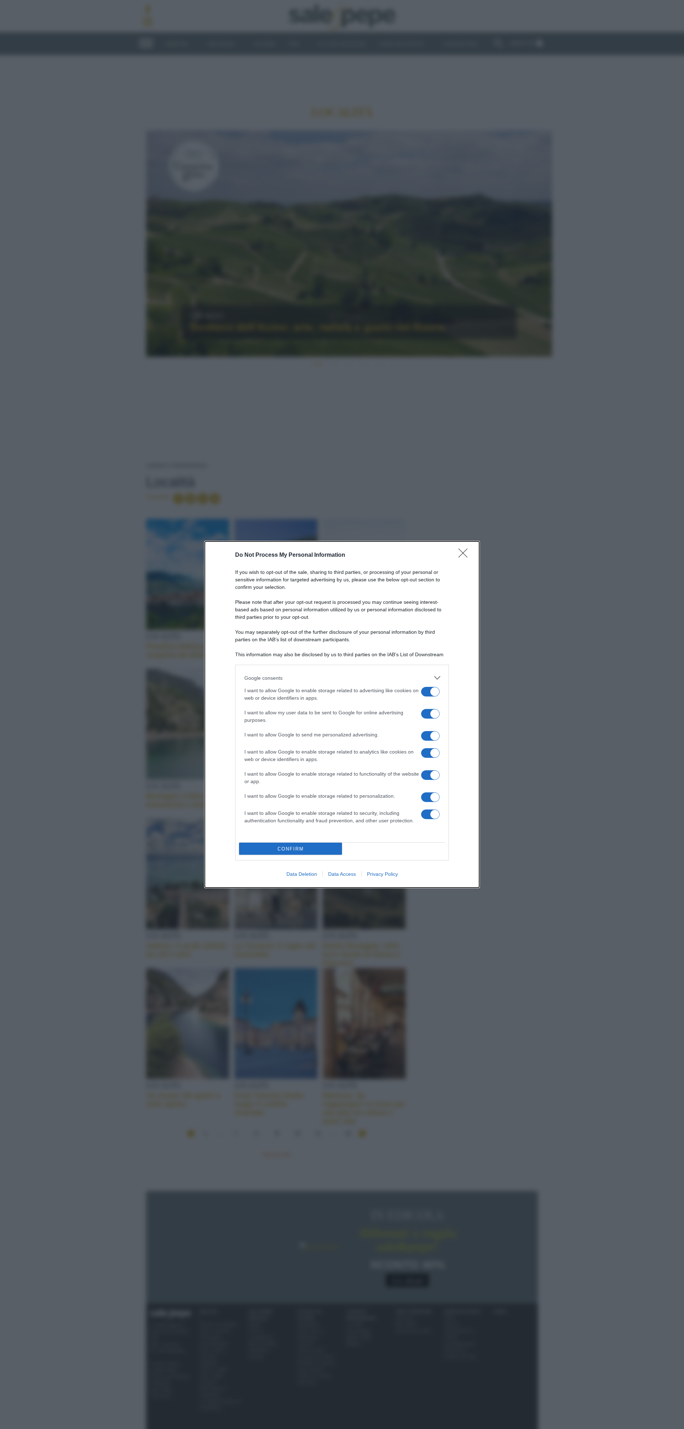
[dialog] (342, 714)
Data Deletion (301, 874)
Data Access (342, 874)
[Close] (465, 555)
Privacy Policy (382, 874)
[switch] (430, 691)
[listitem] (342, 678)
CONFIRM (291, 849)
